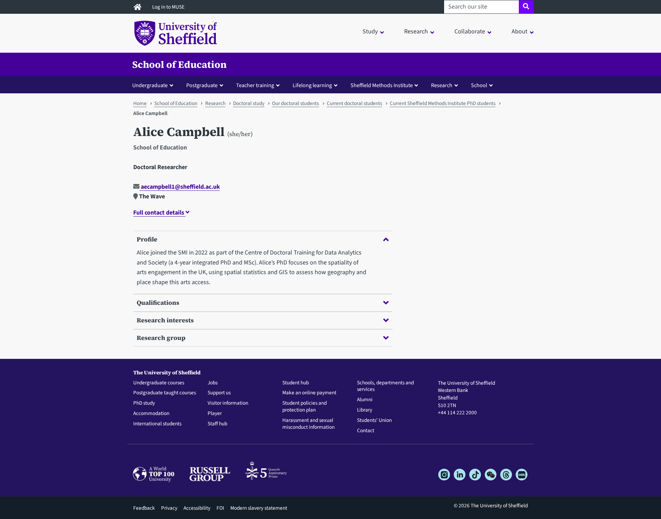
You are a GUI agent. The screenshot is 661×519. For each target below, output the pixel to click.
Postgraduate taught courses (164, 393)
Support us (219, 393)
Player (215, 413)
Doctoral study (248, 103)
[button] (154, 85)
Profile (147, 239)
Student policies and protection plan (304, 407)
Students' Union (374, 420)
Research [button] (416, 31)
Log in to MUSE (169, 7)
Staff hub (217, 424)
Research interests (165, 320)
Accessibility (196, 508)
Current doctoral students (354, 103)
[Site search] (526, 6)
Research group (161, 337)
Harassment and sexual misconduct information (308, 424)
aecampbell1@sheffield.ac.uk (179, 187)
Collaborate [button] (469, 31)
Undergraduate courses (158, 383)
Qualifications (158, 302)
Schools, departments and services (385, 386)
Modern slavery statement (258, 508)
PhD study (144, 403)
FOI (220, 508)
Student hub (295, 383)
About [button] (519, 31)
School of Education (179, 64)
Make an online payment (309, 393)
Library (364, 410)
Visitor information (228, 403)
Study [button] (370, 31)
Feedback (144, 508)
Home (140, 103)
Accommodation (151, 413)
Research (215, 103)
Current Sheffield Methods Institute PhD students (442, 103)
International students (157, 424)
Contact (365, 430)
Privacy (169, 508)
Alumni (365, 399)
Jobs (213, 383)
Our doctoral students (295, 103)
